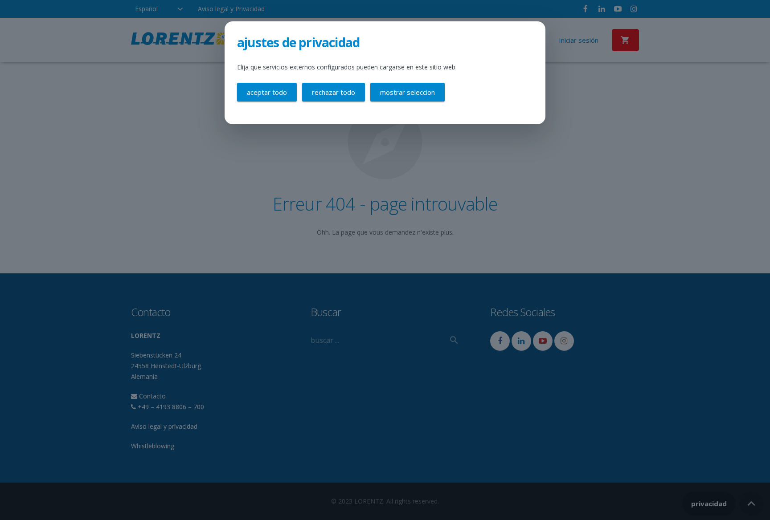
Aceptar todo (267, 92)
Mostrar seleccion (407, 92)
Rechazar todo (333, 92)
